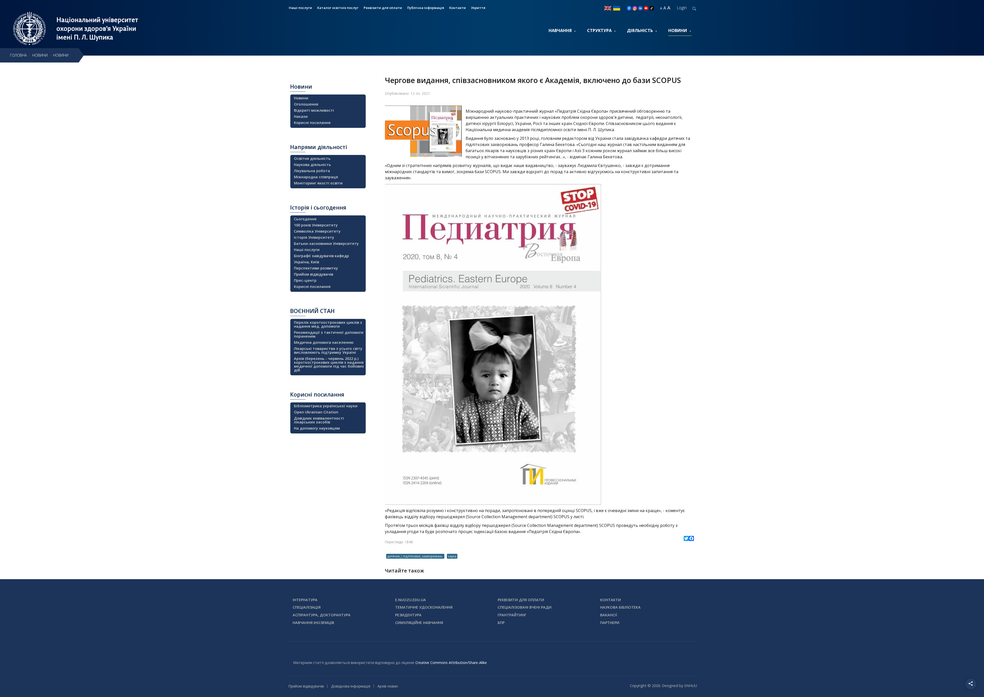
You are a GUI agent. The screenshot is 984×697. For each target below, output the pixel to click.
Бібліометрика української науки (325, 406)
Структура (599, 30)
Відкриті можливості (314, 110)
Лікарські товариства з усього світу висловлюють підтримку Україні (328, 350)
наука (452, 556)
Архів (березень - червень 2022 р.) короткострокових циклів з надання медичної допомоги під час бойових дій (329, 364)
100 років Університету (316, 225)
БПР (501, 622)
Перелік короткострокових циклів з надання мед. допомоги (328, 324)
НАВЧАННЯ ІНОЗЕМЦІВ (313, 622)
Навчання (560, 30)
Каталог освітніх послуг (337, 7)
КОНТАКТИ (610, 599)
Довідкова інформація (350, 686)
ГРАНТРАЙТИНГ (512, 614)
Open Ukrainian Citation (316, 412)
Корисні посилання (312, 122)
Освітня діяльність (312, 158)
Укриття (478, 7)
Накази (301, 116)
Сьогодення (305, 219)
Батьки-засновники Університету (326, 243)
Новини (677, 30)
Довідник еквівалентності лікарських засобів (319, 420)
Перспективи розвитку (316, 268)
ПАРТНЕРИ (609, 622)
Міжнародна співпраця (316, 177)
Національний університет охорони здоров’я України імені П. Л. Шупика (97, 28)
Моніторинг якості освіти (318, 183)
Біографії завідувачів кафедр (321, 256)
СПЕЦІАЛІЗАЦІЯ (307, 607)
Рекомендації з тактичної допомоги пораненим (328, 334)
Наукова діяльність (312, 164)
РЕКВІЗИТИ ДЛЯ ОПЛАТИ (521, 599)
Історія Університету (314, 237)
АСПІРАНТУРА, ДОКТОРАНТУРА (322, 614)
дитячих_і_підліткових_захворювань (415, 556)
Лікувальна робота (312, 171)
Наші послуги (300, 7)
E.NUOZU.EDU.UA (410, 599)
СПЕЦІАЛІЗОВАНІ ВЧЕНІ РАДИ (524, 607)
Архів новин (387, 686)
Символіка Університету (317, 231)
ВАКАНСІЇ (608, 614)
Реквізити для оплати (383, 7)
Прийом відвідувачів (313, 274)
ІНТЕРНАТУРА (305, 599)
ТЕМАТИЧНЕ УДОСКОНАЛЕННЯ (424, 607)
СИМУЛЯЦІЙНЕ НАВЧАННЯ (419, 622)
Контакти (457, 7)
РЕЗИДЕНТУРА (408, 614)
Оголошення (306, 104)
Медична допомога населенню (323, 342)
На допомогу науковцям (317, 428)
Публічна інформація (425, 7)
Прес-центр (305, 280)
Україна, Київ (306, 262)
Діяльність (640, 30)
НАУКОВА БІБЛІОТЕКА (620, 607)
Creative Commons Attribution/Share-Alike (451, 662)
